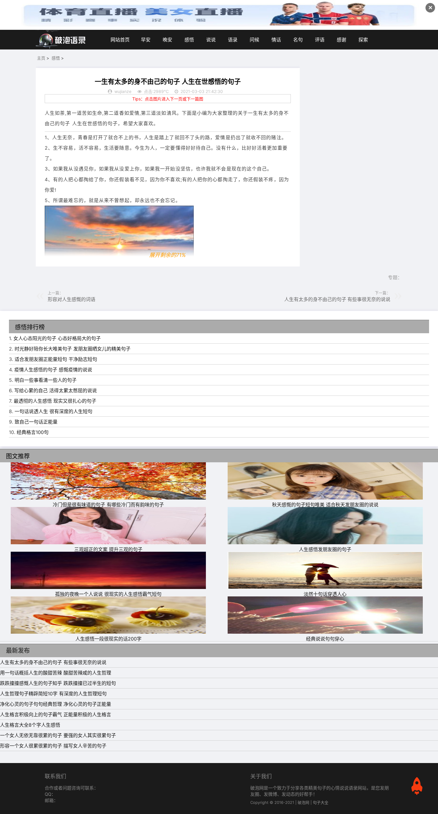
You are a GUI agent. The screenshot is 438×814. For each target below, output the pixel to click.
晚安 (167, 40)
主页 (41, 58)
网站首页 (120, 40)
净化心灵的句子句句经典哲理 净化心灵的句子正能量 (55, 704)
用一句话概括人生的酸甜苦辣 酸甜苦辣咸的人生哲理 (55, 673)
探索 (363, 40)
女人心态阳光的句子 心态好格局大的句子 (57, 338)
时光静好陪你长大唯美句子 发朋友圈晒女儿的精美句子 (73, 349)
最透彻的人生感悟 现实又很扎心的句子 (55, 401)
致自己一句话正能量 (36, 422)
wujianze (122, 91)
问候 (254, 40)
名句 (298, 40)
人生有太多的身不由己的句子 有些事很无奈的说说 (337, 299)
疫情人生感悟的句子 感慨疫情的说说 (53, 370)
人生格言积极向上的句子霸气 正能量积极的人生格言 (55, 714)
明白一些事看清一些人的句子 (46, 380)
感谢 (341, 40)
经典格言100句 (33, 432)
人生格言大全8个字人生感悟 (30, 725)
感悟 (189, 40)
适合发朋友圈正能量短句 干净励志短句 (56, 359)
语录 (232, 40)
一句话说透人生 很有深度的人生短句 (53, 411)
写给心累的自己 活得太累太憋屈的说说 (55, 390)
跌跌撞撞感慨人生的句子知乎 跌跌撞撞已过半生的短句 (58, 683)
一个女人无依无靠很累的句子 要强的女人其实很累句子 (58, 735)
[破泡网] (61, 39)
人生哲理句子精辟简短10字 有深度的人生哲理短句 (53, 694)
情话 (276, 40)
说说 (211, 40)
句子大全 (320, 802)
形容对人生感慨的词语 (71, 299)
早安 (145, 40)
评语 (319, 40)
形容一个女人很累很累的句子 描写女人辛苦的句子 (53, 746)
